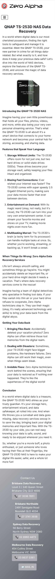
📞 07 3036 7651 (24, 496)
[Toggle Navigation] (4, 17)
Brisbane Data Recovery (26, 483)
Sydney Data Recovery (26, 524)
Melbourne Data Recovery (27, 544)
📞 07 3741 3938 (27, 516)
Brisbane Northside (26, 503)
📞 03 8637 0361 (25, 557)
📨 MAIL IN (27, 566)
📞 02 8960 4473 (25, 537)
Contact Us (27, 478)
